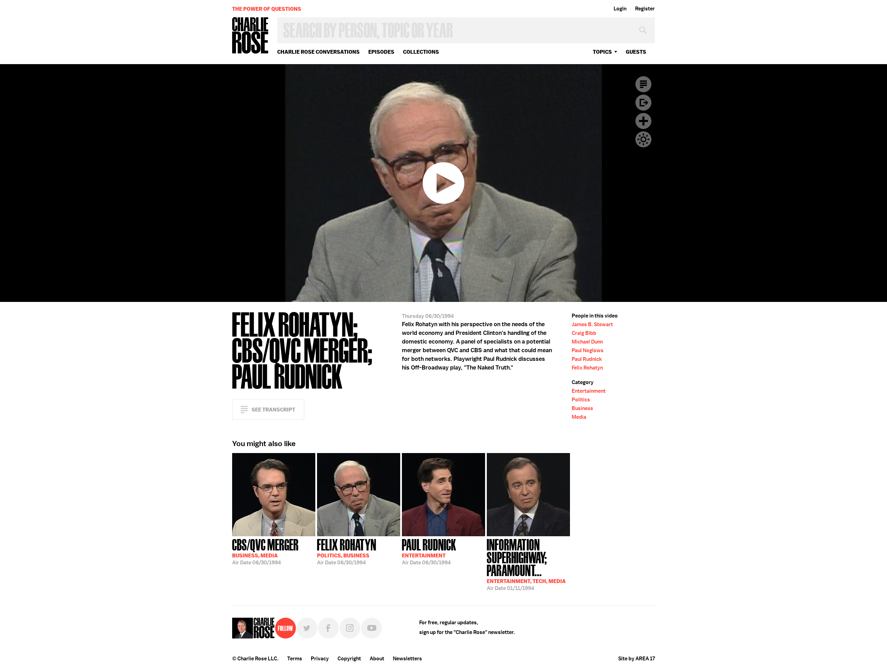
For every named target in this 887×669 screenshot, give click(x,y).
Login (620, 8)
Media (579, 417)
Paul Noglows (588, 350)
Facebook (328, 628)
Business (582, 408)
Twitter (307, 628)
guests (636, 52)
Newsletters (407, 658)
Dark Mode (643, 139)
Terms (294, 658)
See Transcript (273, 409)
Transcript (643, 84)
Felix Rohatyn (587, 367)
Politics (581, 399)
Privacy (320, 658)
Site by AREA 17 (636, 658)
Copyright (349, 658)
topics (602, 52)
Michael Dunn (587, 341)
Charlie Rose (250, 36)
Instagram (350, 628)
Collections (421, 52)
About (377, 658)
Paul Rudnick (587, 359)
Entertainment (589, 391)
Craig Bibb (584, 333)
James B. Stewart (592, 324)
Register (645, 8)
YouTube (371, 628)
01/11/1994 (526, 564)
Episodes (381, 52)
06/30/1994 (265, 551)
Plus (643, 121)
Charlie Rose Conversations (318, 52)
